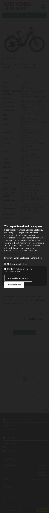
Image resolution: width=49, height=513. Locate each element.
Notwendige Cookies (17, 264)
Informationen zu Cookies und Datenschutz (23, 258)
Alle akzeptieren (14, 285)
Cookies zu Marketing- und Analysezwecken (18, 270)
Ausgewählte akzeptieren (18, 278)
